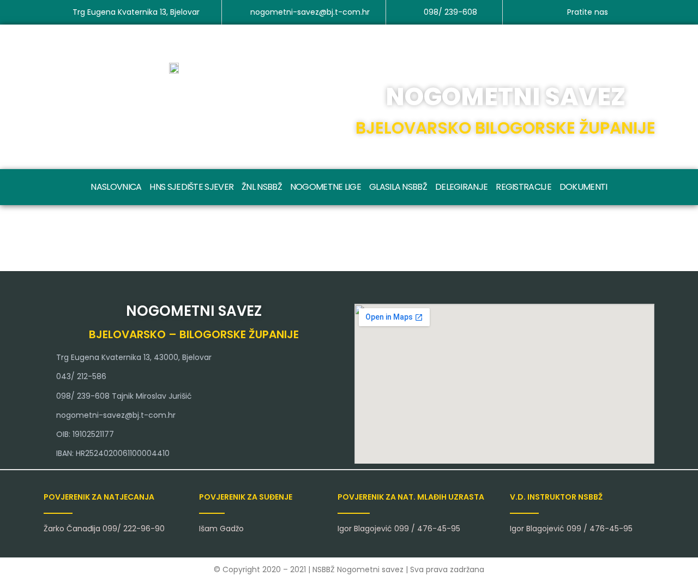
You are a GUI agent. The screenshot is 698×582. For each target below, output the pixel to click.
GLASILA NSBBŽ (398, 187)
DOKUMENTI (583, 187)
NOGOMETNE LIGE (325, 187)
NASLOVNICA (116, 187)
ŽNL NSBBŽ (262, 187)
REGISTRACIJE (523, 187)
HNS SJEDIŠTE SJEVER (191, 187)
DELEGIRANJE (461, 187)
